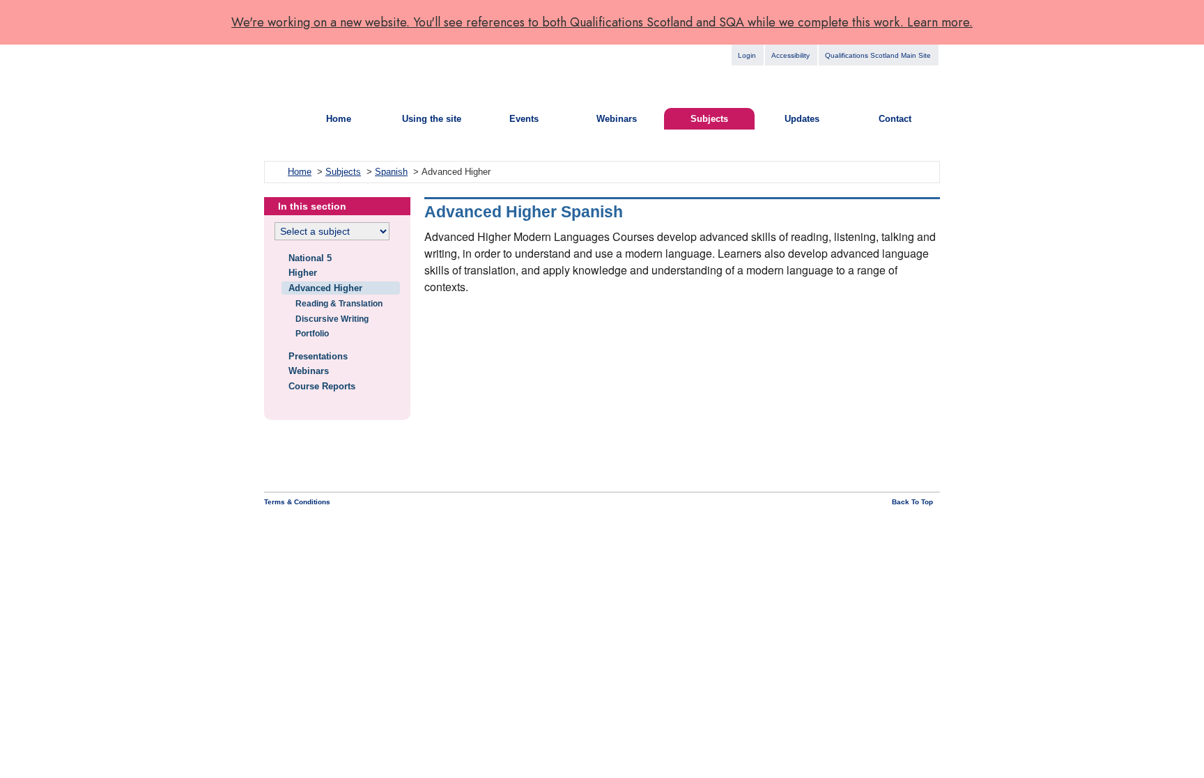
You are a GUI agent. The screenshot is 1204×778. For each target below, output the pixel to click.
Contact (895, 119)
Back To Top (912, 502)
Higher (302, 272)
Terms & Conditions (297, 502)
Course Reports (321, 386)
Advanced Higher (325, 288)
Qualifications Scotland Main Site (878, 55)
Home (338, 119)
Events (524, 119)
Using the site (431, 119)
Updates (802, 119)
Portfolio (312, 333)
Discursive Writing (332, 318)
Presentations (318, 356)
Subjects (709, 119)
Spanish (391, 171)
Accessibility (790, 55)
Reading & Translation (339, 303)
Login (747, 55)
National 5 (310, 258)
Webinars (616, 119)
